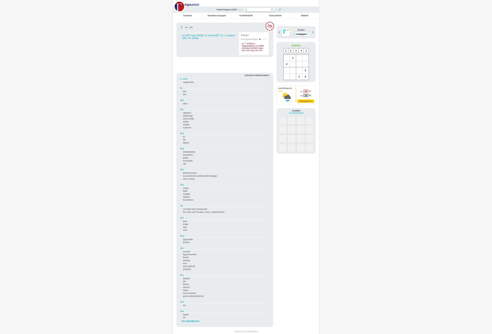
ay (182, 275)
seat (183, 78)
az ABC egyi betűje (192, 35)
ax (182, 248)
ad (182, 133)
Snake (301, 29)
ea (182, 311)
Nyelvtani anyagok (217, 15)
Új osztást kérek (296, 113)
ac (182, 109)
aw (182, 236)
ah (182, 169)
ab (182, 100)
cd (182, 302)
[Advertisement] (224, 64)
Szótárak (187, 15)
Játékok (304, 15)
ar (181, 205)
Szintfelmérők (246, 15)
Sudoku (296, 45)
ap (182, 184)
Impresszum (239, 331)
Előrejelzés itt (306, 101)
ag (182, 148)
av (182, 217)
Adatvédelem (252, 331)
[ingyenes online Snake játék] (286, 32)
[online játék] (301, 34)
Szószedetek (275, 15)
